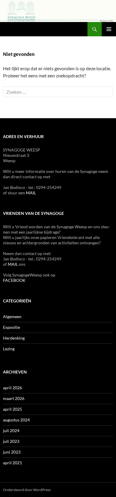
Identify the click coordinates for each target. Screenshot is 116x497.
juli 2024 (11, 430)
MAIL (31, 192)
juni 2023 (12, 451)
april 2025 (12, 409)
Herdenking (14, 337)
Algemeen (12, 316)
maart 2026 (13, 398)
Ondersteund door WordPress (27, 489)
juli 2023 (11, 441)
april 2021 (12, 462)
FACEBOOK (14, 280)
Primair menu (109, 29)
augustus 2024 (16, 419)
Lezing (9, 348)
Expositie (11, 327)
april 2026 (12, 387)
